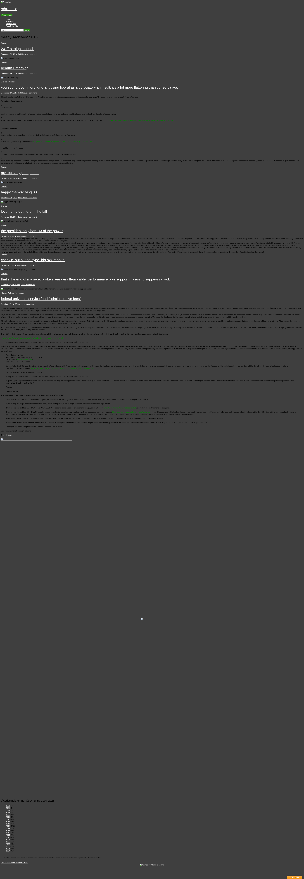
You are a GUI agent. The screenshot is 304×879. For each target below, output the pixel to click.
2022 (8, 810)
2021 (8, 813)
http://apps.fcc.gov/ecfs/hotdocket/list (120, 408)
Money (4, 293)
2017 (8, 822)
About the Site (12, 26)
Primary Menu (7, 15)
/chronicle (9, 8)
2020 (8, 815)
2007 (8, 844)
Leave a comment (29, 54)
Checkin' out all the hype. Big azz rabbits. (33, 260)
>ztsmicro (10, 21)
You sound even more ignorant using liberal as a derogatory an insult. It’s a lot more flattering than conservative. (89, 87)
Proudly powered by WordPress (14, 863)
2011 (8, 835)
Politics (11, 82)
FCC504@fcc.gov (24, 360)
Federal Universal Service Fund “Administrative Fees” (41, 299)
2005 (8, 849)
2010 (8, 837)
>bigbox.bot (11, 24)
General (4, 43)
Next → (10, 435)
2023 (8, 808)
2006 (8, 846)
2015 (8, 826)
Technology (19, 293)
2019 (8, 817)
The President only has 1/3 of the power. (32, 231)
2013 (8, 831)
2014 (8, 828)
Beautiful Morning (15, 68)
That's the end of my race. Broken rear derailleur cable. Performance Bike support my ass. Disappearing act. (85, 279)
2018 (8, 819)
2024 (8, 806)
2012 (8, 833)
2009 (8, 840)
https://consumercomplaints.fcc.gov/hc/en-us (131, 412)
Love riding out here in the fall (24, 211)
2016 (8, 824)
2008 (8, 842)
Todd (20, 54)
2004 (8, 851)
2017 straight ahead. (17, 49)
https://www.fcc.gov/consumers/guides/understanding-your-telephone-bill (32, 338)
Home (8, 19)
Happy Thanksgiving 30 (19, 192)
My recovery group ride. (20, 173)
